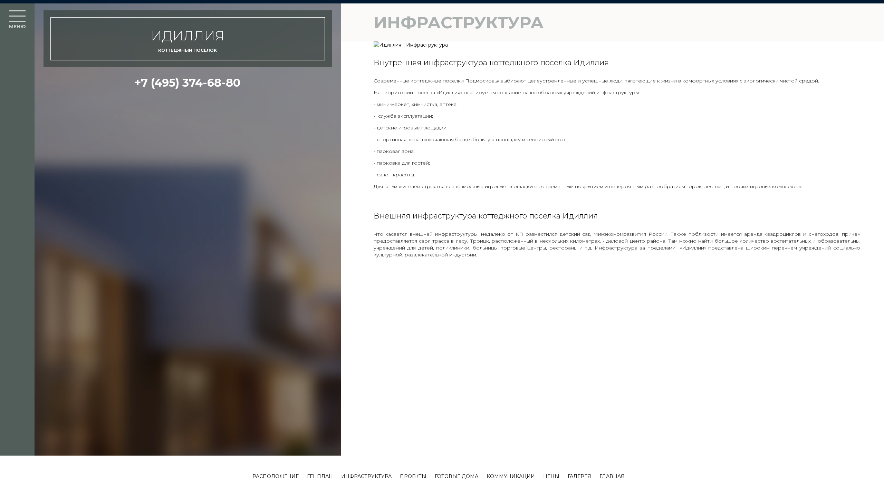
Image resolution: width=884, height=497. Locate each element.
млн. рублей (442, 275)
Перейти (442, 392)
